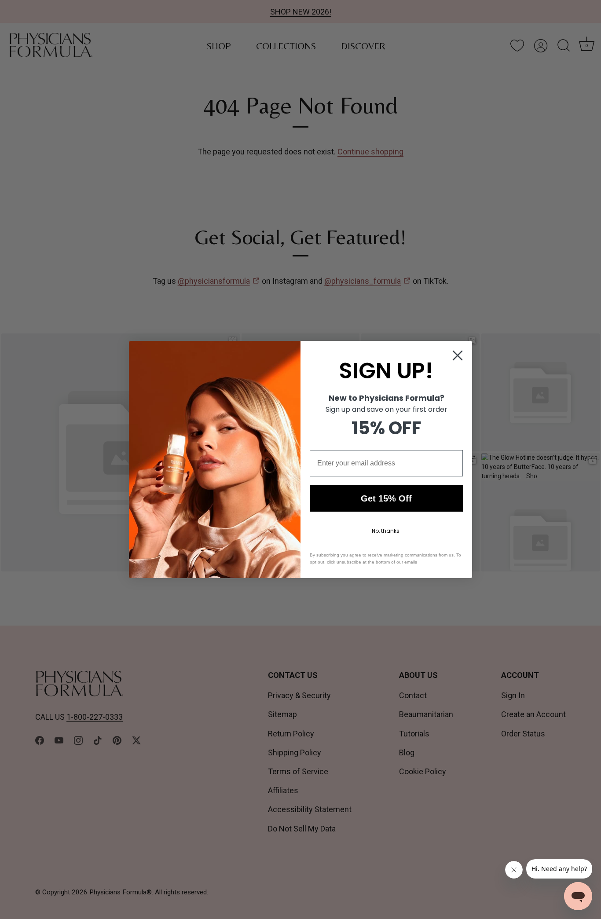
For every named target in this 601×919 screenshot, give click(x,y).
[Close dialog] (458, 355)
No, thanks (385, 531)
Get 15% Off (386, 498)
